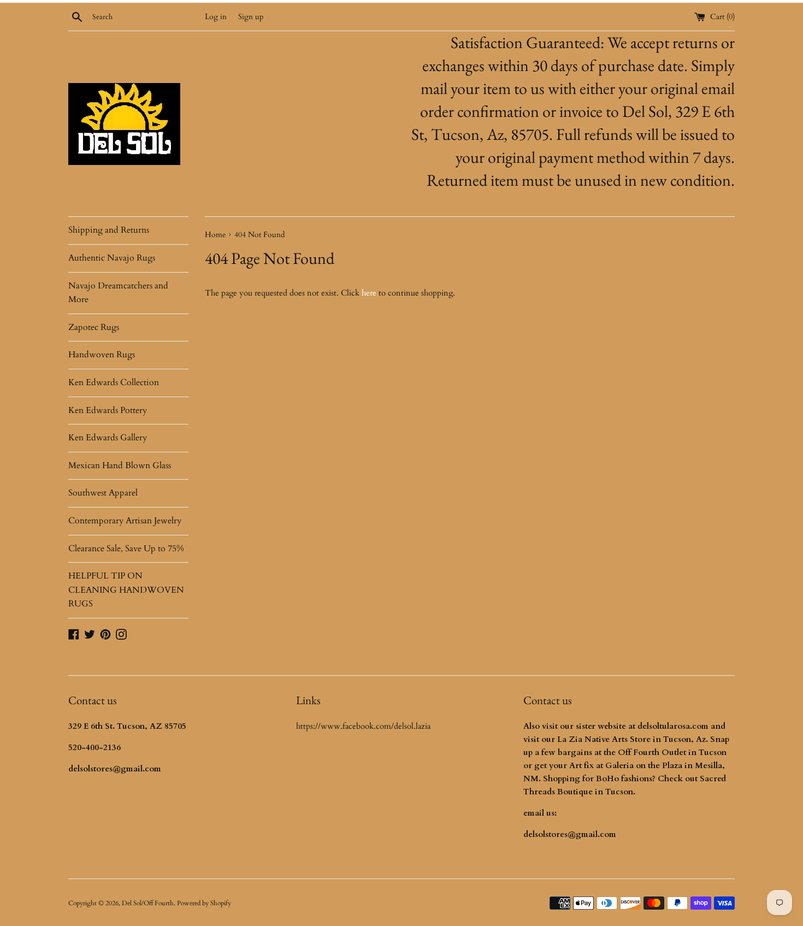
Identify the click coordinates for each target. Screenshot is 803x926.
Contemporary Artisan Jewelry (124, 521)
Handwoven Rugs (101, 355)
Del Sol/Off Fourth (148, 903)
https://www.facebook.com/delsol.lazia (363, 726)
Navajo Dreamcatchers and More (118, 293)
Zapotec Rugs (93, 327)
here (369, 292)
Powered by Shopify (204, 903)
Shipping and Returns (108, 230)
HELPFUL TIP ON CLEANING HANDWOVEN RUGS (126, 590)
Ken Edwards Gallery (107, 438)
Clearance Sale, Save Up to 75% (126, 548)
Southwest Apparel (103, 493)
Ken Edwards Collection (113, 382)
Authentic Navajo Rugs (111, 258)
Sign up (250, 17)
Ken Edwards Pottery (107, 410)
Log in (216, 17)
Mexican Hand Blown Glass (119, 465)
